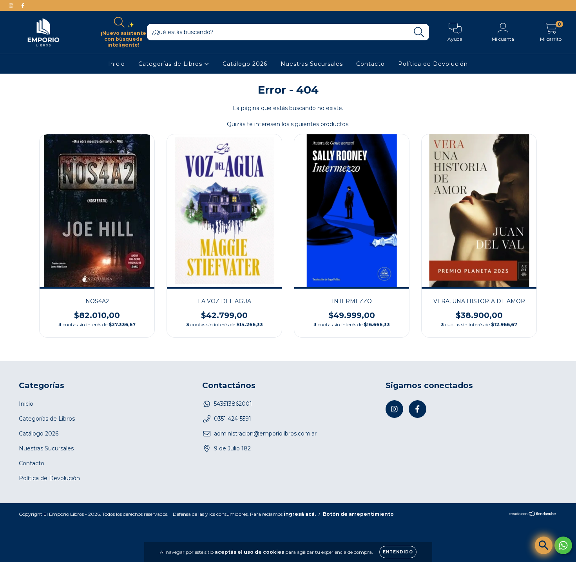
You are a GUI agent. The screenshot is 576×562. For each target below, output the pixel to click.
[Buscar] (419, 32)
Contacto (370, 63)
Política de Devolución (433, 63)
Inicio (116, 63)
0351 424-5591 (232, 418)
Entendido (398, 552)
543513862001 (233, 403)
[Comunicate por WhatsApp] (563, 545)
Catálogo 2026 (245, 63)
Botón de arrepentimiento (358, 514)
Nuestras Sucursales (312, 63)
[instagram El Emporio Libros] (12, 5)
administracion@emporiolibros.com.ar (265, 433)
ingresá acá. (300, 514)
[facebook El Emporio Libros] (23, 5)
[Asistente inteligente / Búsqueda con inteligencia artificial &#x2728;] (543, 545)
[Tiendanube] (532, 515)
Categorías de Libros (171, 63)
